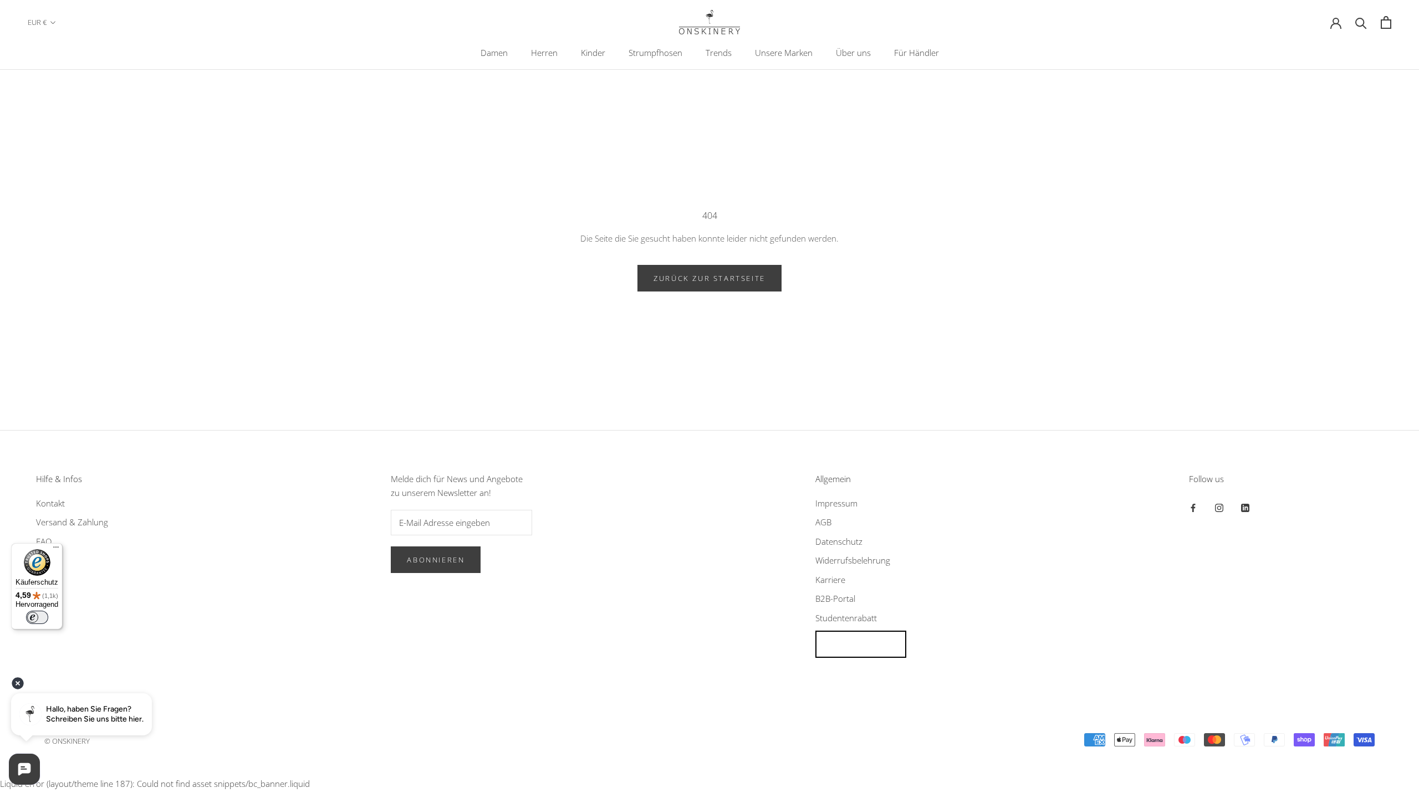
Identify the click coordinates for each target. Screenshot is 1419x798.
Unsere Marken (784, 52)
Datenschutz (838, 541)
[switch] (37, 617)
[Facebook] (1193, 507)
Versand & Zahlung (72, 522)
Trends (719, 52)
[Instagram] (1219, 507)
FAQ (44, 541)
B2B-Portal (835, 598)
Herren (544, 52)
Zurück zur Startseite (709, 278)
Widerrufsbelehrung (852, 560)
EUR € (37, 22)
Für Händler (916, 52)
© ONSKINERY (67, 741)
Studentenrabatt (846, 617)
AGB (823, 522)
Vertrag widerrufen (860, 644)
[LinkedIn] (1245, 507)
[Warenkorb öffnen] (1386, 22)
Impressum (836, 503)
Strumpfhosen (655, 52)
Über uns (853, 52)
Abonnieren (436, 560)
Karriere (830, 579)
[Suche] (1361, 22)
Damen (494, 52)
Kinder (593, 52)
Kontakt (50, 503)
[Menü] (56, 549)
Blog (44, 560)
